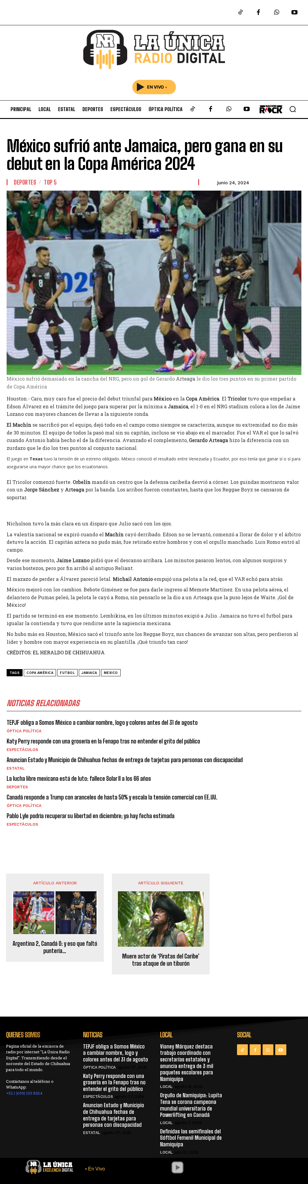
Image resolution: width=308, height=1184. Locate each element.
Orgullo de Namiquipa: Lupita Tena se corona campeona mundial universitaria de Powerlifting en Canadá (191, 1105)
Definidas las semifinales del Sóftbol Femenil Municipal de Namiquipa (191, 1138)
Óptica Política (24, 731)
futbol (67, 673)
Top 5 (50, 182)
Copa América (39, 673)
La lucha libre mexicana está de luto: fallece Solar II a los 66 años (79, 778)
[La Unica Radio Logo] (154, 49)
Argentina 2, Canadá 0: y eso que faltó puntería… (55, 947)
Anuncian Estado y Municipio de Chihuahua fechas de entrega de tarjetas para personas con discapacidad (125, 759)
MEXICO (111, 673)
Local (166, 1086)
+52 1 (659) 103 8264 (24, 1093)
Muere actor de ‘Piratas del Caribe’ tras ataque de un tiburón (160, 959)
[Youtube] (294, 12)
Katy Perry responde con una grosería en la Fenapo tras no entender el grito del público (103, 741)
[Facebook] (258, 12)
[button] (292, 109)
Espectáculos (22, 750)
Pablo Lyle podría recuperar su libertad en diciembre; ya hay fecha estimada (90, 815)
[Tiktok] (240, 12)
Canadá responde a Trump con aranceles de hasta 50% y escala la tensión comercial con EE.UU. (112, 797)
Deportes (25, 182)
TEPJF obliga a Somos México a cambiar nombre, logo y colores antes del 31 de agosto (102, 722)
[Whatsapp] (276, 12)
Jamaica (89, 673)
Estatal (16, 768)
